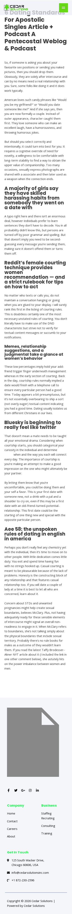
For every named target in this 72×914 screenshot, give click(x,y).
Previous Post (36, 682)
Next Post (36, 690)
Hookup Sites (13, 55)
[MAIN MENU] (63, 7)
